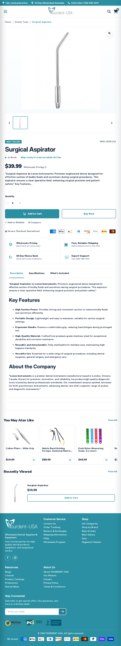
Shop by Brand (90, 527)
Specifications (37, 273)
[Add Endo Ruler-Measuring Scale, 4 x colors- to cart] (106, 459)
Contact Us (49, 523)
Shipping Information (55, 534)
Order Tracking (51, 527)
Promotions (11, 582)
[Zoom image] (109, 33)
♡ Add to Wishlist (14, 222)
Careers (47, 579)
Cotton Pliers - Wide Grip (20, 448)
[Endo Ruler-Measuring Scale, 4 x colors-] (93, 436)
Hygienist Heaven (91, 542)
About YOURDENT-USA (56, 571)
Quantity (9, 196)
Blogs (8, 571)
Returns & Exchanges (55, 531)
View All (112, 420)
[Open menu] (5, 11)
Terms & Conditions (54, 586)
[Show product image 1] (20, 122)
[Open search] (109, 11)
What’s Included (59, 273)
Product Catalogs (14, 579)
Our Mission (49, 575)
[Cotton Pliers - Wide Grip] (21, 436)
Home (8, 22)
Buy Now (89, 213)
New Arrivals (89, 531)
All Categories (90, 523)
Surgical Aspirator (37, 485)
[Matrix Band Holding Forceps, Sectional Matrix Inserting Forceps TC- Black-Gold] (57, 436)
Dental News (12, 586)
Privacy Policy (50, 582)
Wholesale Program (54, 542)
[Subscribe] (62, 612)
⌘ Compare (34, 222)
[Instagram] (15, 557)
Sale (84, 538)
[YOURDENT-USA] (60, 11)
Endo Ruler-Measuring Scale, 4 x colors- (90, 450)
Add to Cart (71, 497)
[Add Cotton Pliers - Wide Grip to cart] (33, 459)
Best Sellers (88, 534)
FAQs (46, 538)
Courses (9, 575)
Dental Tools (21, 22)
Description (16, 273)
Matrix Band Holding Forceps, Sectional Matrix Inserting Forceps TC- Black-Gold (56, 450)
